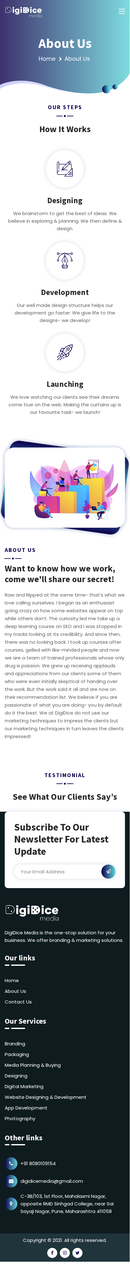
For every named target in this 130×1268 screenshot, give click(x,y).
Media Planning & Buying (33, 1065)
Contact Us (18, 1001)
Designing (16, 1075)
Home (47, 59)
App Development (26, 1107)
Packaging (17, 1054)
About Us (15, 991)
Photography (20, 1118)
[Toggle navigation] (122, 11)
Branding (15, 1043)
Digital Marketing (24, 1086)
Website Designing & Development (46, 1097)
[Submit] (108, 872)
